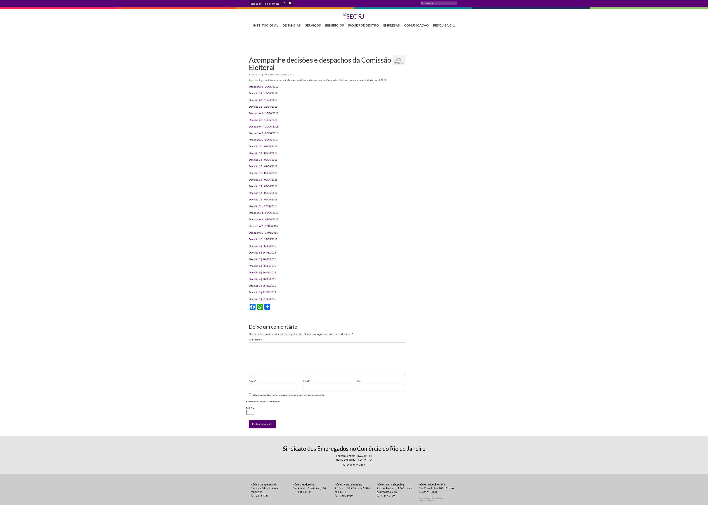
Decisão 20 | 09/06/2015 (263, 146)
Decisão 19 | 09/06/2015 (263, 153)
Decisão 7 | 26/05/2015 (262, 259)
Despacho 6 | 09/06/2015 (263, 133)
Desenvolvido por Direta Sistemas (431, 498)
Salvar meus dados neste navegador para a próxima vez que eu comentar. (288, 395)
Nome (252, 381)
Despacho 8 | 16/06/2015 (263, 113)
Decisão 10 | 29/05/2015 (263, 239)
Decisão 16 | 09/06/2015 (263, 173)
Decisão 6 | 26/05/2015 (262, 265)
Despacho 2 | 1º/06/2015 (263, 226)
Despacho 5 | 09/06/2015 (263, 139)
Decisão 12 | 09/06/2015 (263, 199)
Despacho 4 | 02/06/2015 (263, 212)
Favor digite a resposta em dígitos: (263, 402)
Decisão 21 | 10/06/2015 (263, 119)
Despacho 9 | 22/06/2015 (263, 86)
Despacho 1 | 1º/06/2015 (263, 232)
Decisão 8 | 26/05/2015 (262, 252)
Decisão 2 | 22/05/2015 (262, 292)
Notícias (283, 75)
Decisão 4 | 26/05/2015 (262, 279)
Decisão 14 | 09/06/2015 (263, 186)
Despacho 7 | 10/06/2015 (263, 126)
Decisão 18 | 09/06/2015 (263, 159)
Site (358, 381)
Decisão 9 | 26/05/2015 (262, 245)
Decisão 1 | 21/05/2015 (262, 299)
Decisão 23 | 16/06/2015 (263, 100)
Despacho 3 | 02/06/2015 (263, 219)
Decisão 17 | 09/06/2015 (263, 166)
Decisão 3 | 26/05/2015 (262, 285)
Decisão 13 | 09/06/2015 (263, 192)
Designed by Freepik (426, 500)
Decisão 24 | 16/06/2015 (263, 93)
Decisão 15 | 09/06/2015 (263, 179)
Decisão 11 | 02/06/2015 (263, 206)
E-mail (306, 381)
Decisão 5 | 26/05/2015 (262, 272)
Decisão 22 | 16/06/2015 (263, 106)
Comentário (255, 340)
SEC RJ (258, 75)
